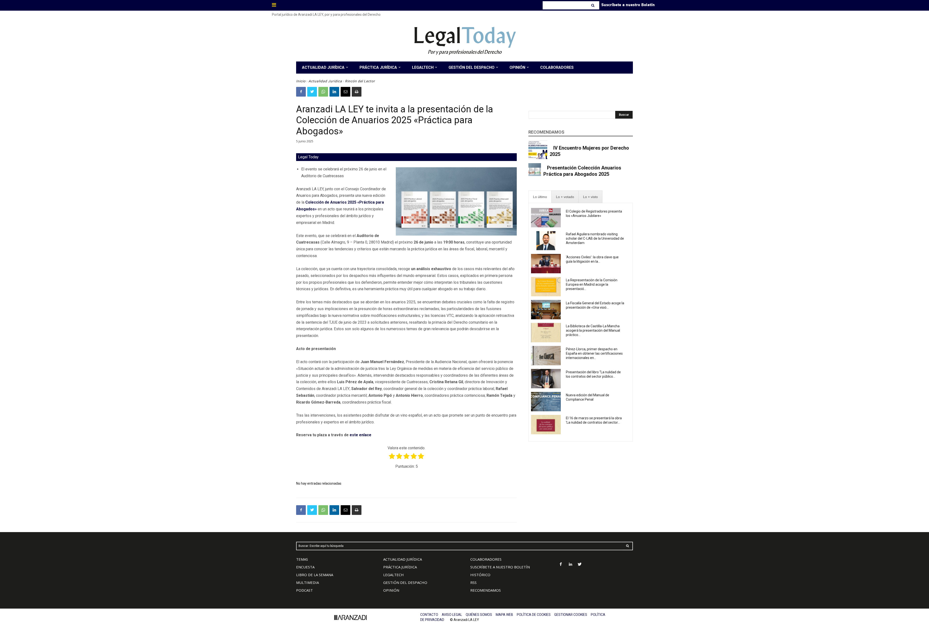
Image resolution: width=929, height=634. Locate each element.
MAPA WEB (504, 615)
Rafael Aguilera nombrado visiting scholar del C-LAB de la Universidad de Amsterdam (595, 238)
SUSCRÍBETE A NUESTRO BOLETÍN (500, 567)
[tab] (540, 197)
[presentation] (540, 197)
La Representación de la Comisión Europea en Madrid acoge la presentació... (591, 284)
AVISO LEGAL (452, 615)
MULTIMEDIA (307, 582)
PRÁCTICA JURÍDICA (400, 567)
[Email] (345, 92)
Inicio (301, 81)
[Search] (593, 5)
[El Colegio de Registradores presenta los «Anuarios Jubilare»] (546, 217)
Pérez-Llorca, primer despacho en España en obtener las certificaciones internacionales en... (594, 353)
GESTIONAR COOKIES (570, 615)
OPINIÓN (391, 590)
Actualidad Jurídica (325, 81)
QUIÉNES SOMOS (479, 615)
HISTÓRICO (480, 574)
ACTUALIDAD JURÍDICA (402, 559)
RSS (473, 582)
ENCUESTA (305, 567)
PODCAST (304, 590)
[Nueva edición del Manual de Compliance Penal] (546, 401)
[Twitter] (312, 92)
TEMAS (302, 559)
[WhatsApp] (323, 92)
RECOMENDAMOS (485, 590)
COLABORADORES (486, 559)
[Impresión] (356, 92)
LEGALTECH (393, 574)
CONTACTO (429, 615)
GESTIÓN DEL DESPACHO (405, 582)
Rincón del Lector (360, 81)
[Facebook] (301, 92)
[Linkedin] (334, 92)
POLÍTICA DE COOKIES (534, 615)
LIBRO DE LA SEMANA (314, 574)
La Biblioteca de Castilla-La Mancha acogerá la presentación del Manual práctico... (593, 330)
